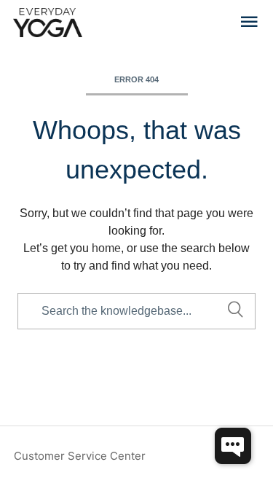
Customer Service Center (80, 456)
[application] (232, 445)
